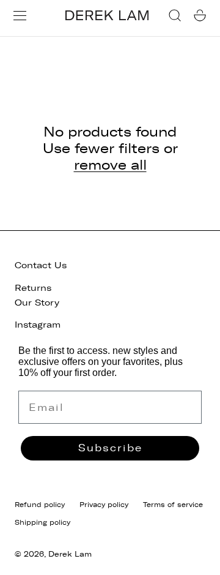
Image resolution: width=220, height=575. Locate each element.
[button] (20, 15)
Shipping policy (42, 522)
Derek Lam (70, 554)
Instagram (38, 325)
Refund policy (40, 504)
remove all (110, 165)
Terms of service (173, 504)
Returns (33, 288)
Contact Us (41, 265)
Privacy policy (103, 504)
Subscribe (110, 448)
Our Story (37, 303)
